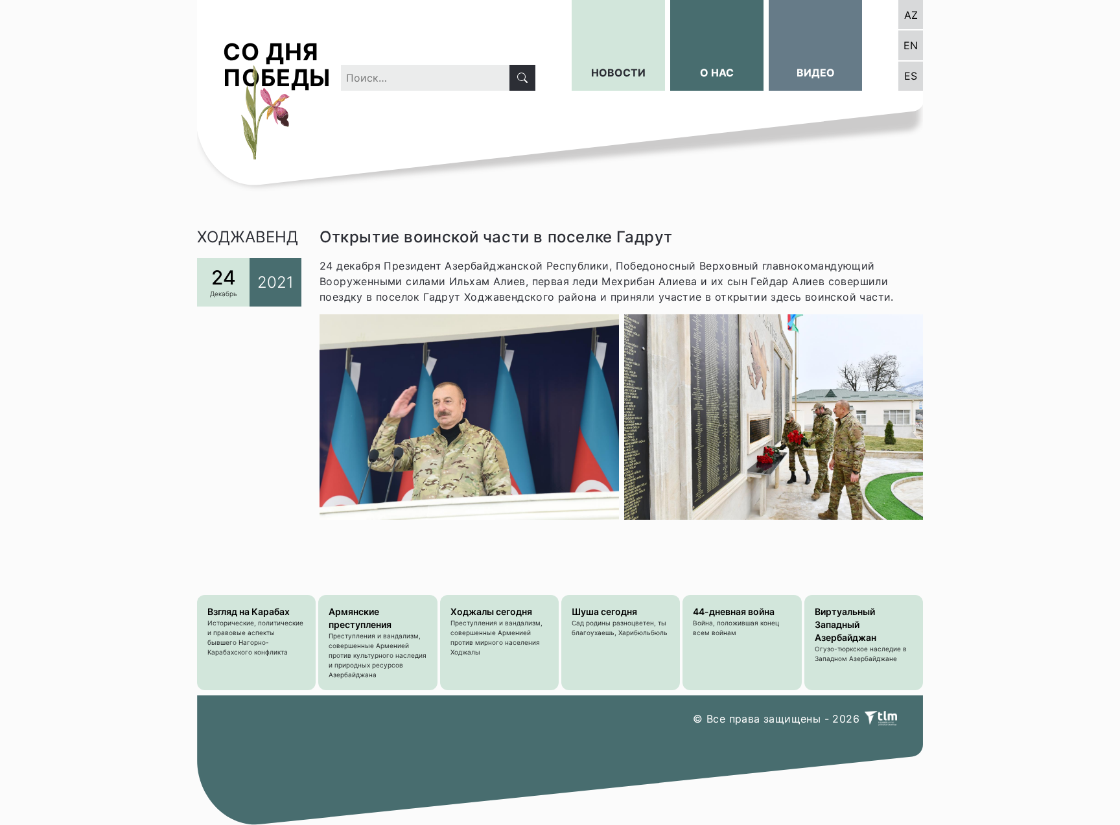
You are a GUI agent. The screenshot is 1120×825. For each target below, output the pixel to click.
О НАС (717, 72)
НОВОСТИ (618, 72)
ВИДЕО (816, 72)
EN (911, 45)
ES (910, 75)
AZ (911, 14)
